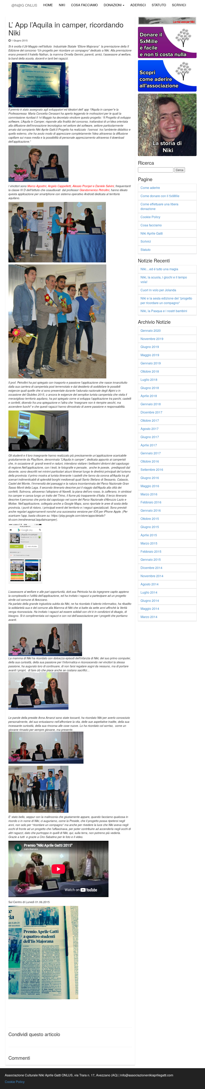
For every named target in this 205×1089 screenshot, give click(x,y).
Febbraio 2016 (151, 502)
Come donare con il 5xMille (160, 196)
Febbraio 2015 (151, 551)
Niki (62, 5)
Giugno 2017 (150, 437)
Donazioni (113, 5)
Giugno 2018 (150, 387)
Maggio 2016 (150, 486)
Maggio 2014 (150, 608)
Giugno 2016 (150, 477)
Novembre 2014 (152, 576)
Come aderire (150, 187)
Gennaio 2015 (151, 559)
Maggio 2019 (150, 355)
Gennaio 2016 (151, 510)
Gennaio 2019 (151, 363)
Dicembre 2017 (151, 412)
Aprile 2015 (149, 535)
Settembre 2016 (152, 469)
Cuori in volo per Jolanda (158, 290)
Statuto (159, 5)
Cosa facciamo (151, 225)
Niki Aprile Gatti (152, 233)
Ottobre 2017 (150, 420)
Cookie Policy (150, 217)
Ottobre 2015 (150, 518)
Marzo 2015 (149, 543)
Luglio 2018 (149, 379)
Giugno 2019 (150, 346)
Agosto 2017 (150, 428)
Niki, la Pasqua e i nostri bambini (164, 311)
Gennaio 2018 (151, 404)
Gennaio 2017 (151, 453)
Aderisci (138, 5)
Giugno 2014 (150, 600)
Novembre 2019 (152, 338)
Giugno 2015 (150, 526)
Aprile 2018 (149, 395)
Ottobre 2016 (150, 461)
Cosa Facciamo (84, 5)
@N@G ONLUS (24, 4)
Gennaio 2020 (151, 330)
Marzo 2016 (149, 494)
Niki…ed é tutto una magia (159, 269)
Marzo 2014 (149, 616)
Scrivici (179, 5)
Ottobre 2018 (150, 371)
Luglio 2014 (149, 592)
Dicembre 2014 (151, 567)
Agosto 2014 (150, 584)
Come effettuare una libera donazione (159, 206)
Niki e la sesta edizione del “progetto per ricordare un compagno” (166, 300)
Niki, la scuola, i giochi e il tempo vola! (164, 279)
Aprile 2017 (149, 445)
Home (48, 5)
